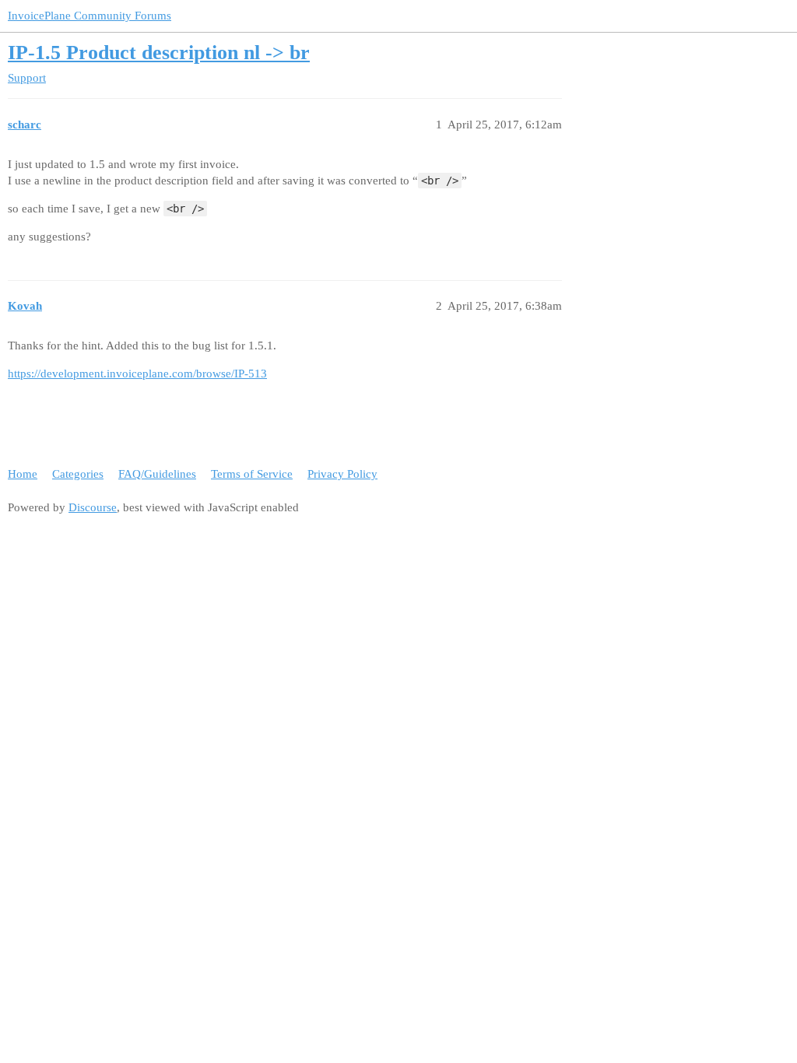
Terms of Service (252, 474)
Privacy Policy (342, 474)
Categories (78, 474)
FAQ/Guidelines (157, 474)
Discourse (92, 507)
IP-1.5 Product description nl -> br (159, 52)
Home (22, 474)
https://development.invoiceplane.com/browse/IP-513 (137, 373)
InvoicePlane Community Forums (89, 15)
